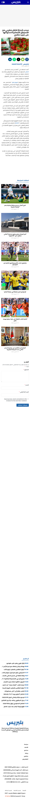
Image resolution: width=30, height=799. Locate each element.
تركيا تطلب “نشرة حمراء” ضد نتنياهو (14, 685)
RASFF (17, 123)
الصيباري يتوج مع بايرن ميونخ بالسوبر (14, 672)
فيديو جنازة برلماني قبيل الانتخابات (15, 697)
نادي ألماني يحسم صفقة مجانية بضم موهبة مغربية (15, 206)
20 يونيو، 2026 (14, 323)
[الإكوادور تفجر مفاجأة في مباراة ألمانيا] (15, 280)
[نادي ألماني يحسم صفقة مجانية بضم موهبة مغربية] (15, 193)
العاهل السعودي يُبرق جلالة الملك (15, 703)
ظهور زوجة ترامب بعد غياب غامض (16, 706)
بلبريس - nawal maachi (20, 64)
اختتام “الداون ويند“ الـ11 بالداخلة (16, 694)
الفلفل (27, 72)
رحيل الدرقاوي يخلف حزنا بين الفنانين (14, 700)
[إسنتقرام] (15, 735)
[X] (7, 735)
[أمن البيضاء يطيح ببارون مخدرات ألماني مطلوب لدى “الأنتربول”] (15, 222)
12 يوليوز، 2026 (14, 238)
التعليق (26, 370)
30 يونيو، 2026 (14, 267)
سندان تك (7, 796)
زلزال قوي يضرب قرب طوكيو (17, 663)
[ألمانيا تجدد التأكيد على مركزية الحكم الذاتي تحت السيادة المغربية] (15, 336)
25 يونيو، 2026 (14, 294)
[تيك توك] (11, 735)
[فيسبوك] (23, 735)
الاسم (27, 385)
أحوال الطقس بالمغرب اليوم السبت (15, 688)
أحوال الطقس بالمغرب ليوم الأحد (16, 669)
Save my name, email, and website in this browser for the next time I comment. (15, 400)
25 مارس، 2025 (25, 66)
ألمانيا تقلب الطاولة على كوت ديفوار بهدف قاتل (15, 320)
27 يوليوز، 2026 (14, 209)
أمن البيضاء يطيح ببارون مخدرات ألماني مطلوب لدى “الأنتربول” (15, 235)
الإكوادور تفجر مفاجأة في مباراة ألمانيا (15, 292)
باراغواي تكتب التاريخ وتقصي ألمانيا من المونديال (15, 264)
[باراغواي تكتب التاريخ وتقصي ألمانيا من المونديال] (15, 251)
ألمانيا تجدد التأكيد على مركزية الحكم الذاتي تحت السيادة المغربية (15, 349)
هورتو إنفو (15, 82)
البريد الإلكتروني (24, 392)
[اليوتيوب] (19, 735)
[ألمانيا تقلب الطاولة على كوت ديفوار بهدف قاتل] (15, 307)
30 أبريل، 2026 (14, 352)
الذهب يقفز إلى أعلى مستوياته (16, 691)
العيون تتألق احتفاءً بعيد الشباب (15, 682)
